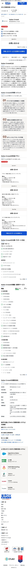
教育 (2, 513)
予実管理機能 (4, 440)
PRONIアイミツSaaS (6, 537)
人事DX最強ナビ (5, 542)
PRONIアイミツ (4, 535)
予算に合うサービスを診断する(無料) (14, 51)
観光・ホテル (4, 515)
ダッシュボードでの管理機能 (14, 440)
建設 (2, 506)
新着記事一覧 (4, 529)
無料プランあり (4, 429)
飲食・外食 (3, 509)
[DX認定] (10, 559)
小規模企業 (17, 434)
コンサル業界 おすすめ (14, 11)
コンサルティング (5, 522)
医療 (2, 504)
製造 (2, 517)
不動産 (2, 511)
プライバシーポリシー (14, 565)
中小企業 (12, 434)
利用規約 (5, 565)
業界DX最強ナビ (4, 14)
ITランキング (4, 544)
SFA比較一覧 (5, 11)
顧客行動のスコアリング (17, 442)
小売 (2, 519)
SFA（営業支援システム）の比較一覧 (16, 14)
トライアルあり (12, 429)
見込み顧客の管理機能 (6, 442)
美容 (2, 524)
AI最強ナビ (3, 540)
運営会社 (23, 565)
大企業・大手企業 (5, 434)
